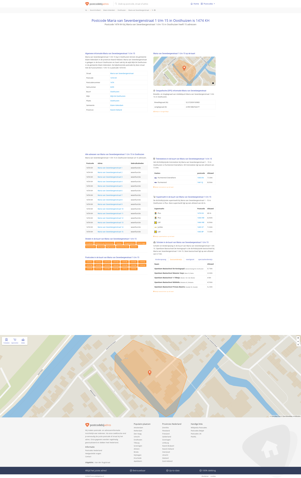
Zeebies (119, 243)
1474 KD (116, 262)
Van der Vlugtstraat (102, 462)
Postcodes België (197, 431)
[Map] (184, 71)
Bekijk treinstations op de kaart (164, 187)
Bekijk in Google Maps (162, 111)
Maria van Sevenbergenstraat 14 (110, 227)
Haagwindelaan (130, 243)
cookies (213, 476)
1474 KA (98, 262)
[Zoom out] (298, 341)
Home (196, 3)
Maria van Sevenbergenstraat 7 (110, 195)
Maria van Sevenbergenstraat (122, 73)
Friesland (166, 434)
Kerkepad (101, 247)
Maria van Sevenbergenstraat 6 (110, 190)
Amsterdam (138, 427)
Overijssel (166, 452)
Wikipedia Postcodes (199, 427)
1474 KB (116, 269)
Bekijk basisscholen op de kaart (164, 291)
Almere (136, 449)
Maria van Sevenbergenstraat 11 (110, 213)
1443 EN (200, 178)
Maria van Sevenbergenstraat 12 (110, 218)
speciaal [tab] (205, 259)
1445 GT (200, 227)
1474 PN (107, 265)
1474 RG (124, 265)
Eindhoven (138, 440)
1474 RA (133, 262)
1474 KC (89, 262)
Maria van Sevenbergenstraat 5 (110, 186)
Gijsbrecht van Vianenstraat (104, 243)
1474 (112, 82)
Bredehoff (89, 243)
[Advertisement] (150, 36)
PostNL (193, 437)
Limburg (165, 443)
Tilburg (136, 443)
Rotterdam (138, 431)
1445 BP (200, 232)
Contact (88, 456)
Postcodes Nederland (93, 450)
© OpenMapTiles (275, 416)
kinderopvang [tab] (160, 259)
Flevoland (166, 431)
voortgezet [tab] (190, 259)
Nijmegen (137, 455)
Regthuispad (110, 247)
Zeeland (165, 458)
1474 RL (133, 269)
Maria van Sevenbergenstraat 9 (110, 204)
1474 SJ (124, 269)
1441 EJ (200, 182)
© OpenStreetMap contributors (290, 416)
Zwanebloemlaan (122, 247)
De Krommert (90, 247)
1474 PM (89, 265)
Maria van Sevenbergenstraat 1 (110, 168)
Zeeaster (134, 247)
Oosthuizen (114, 91)
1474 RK (133, 265)
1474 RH (98, 265)
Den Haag (137, 434)
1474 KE (89, 269)
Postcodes (208, 3)
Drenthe (165, 427)
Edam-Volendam (116, 105)
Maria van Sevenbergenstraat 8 (110, 200)
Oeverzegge (141, 243)
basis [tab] (176, 259)
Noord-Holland (116, 110)
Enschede (137, 458)
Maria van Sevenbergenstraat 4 (110, 181)
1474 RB (107, 269)
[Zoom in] (298, 338)
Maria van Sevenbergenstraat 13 (110, 222)
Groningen (138, 446)
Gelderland (166, 437)
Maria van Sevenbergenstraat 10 (110, 209)
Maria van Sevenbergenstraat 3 (110, 177)
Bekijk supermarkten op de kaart (164, 236)
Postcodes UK (196, 434)
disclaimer (205, 476)
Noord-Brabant (168, 446)
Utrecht (137, 437)
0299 (112, 87)
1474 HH (107, 262)
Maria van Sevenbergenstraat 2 (110, 172)
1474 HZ (116, 265)
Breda (136, 452)
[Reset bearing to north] (298, 344)
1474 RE (124, 262)
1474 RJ (142, 262)
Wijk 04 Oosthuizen (117, 96)
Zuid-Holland (167, 461)
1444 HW (200, 218)
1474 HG (98, 269)
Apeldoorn (138, 461)
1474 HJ (142, 265)
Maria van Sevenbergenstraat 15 (110, 232)
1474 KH (202, 20)
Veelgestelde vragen (93, 453)
